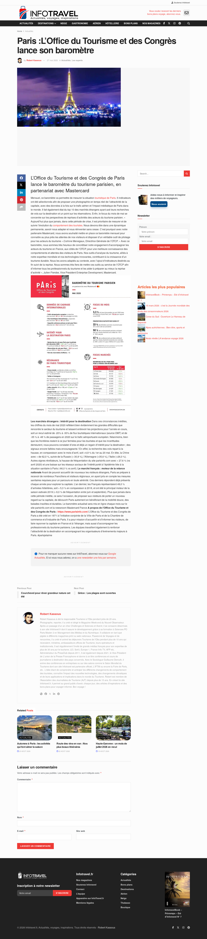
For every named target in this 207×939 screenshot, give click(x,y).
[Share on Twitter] (21, 185)
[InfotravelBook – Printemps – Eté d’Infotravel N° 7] (177, 889)
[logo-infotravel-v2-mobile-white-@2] (32, 875)
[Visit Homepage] (48, 12)
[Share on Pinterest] (21, 199)
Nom (20, 817)
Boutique (125, 907)
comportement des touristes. (68, 225)
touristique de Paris (105, 198)
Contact (80, 889)
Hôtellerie (112, 23)
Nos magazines (151, 23)
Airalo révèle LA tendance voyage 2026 (165, 338)
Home (19, 31)
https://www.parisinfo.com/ (73, 511)
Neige (63, 23)
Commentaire (25, 779)
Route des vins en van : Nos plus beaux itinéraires (72, 745)
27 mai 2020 (52, 60)
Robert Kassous (34, 60)
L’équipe (80, 893)
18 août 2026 (103, 751)
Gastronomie (80, 23)
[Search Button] (188, 23)
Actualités (26, 23)
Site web (80, 830)
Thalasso (125, 902)
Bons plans (131, 23)
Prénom (143, 226)
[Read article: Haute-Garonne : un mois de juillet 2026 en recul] (113, 727)
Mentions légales (85, 902)
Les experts (77, 60)
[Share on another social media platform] (21, 207)
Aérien (97, 23)
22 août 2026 (64, 751)
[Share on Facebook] (21, 178)
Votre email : (145, 236)
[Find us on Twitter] (169, 23)
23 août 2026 (24, 751)
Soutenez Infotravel (182, 2)
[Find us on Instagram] (174, 23)
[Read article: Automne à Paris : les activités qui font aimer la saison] (34, 727)
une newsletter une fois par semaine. (97, 557)
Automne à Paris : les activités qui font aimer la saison (33, 745)
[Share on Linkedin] (21, 192)
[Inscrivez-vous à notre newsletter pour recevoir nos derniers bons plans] (186, 13)
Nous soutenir (159, 204)
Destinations (45, 23)
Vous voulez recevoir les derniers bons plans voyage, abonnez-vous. (164, 12)
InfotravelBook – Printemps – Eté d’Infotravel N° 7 (173, 913)
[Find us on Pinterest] (180, 23)
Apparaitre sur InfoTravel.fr (90, 898)
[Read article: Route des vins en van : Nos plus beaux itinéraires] (74, 727)
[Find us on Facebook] (164, 23)
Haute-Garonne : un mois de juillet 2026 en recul (111, 745)
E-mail (21, 830)
